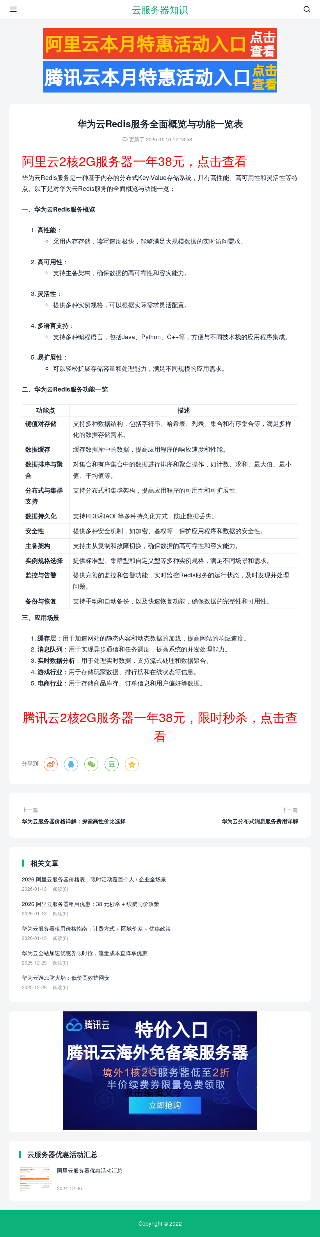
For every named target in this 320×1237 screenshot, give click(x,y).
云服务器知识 (160, 9)
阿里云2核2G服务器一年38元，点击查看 (134, 160)
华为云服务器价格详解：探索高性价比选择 (74, 815)
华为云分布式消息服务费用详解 (260, 815)
